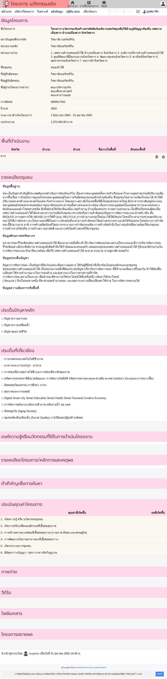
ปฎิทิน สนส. (73, 11)
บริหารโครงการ (24, 11)
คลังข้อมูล (57, 11)
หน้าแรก (6, 11)
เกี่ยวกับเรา (90, 11)
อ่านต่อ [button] (139, 674)
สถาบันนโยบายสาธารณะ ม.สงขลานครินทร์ (90, 667)
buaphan (33, 653)
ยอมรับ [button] (159, 674)
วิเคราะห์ (42, 11)
